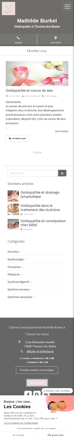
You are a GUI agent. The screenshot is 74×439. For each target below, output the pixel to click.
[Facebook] (28, 394)
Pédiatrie (14, 274)
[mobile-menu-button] (67, 6)
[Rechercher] (62, 173)
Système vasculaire (20, 297)
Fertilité (13, 252)
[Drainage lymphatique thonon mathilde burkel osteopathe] (13, 196)
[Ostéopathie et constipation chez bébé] (13, 224)
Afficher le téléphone (40, 351)
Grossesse (14, 267)
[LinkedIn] (46, 394)
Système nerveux (18, 289)
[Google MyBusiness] (37, 394)
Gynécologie (16, 259)
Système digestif (18, 282)
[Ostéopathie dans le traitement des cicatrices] (13, 209)
